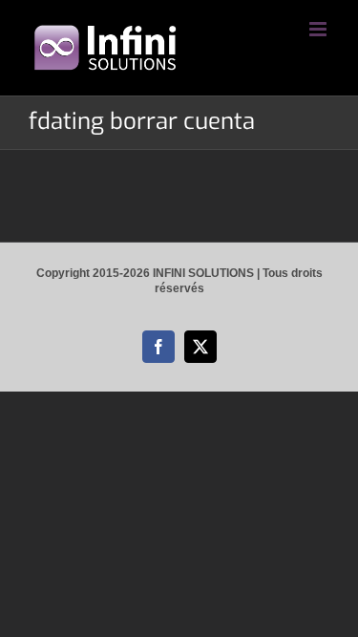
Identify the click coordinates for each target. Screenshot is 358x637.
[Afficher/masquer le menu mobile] (319, 29)
